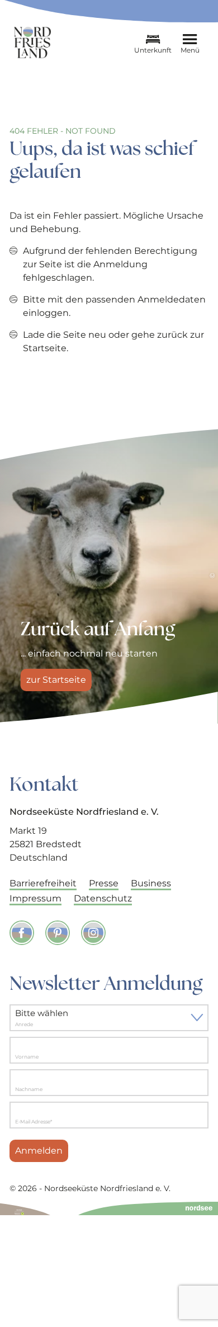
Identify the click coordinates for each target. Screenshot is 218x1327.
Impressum (35, 898)
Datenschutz (103, 898)
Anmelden (39, 1150)
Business (151, 883)
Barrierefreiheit (43, 883)
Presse (104, 883)
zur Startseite (56, 679)
